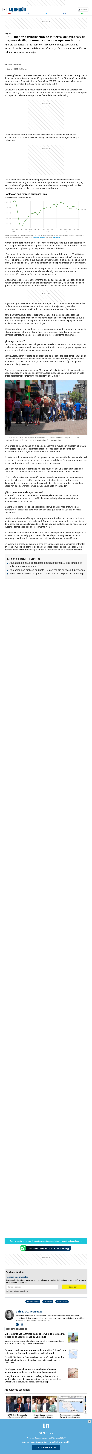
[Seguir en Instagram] (21, 1324)
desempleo (48, 1302)
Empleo (8, 33)
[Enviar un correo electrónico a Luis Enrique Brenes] (17, 1324)
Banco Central (62, 1302)
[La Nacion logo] (17, 9)
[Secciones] (4, 9)
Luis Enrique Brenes (14, 64)
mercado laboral (33, 1302)
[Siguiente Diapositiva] (85, 1411)
